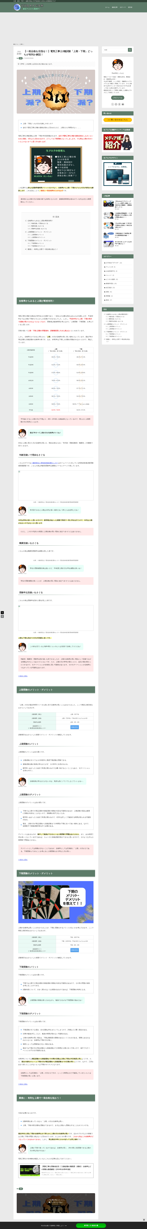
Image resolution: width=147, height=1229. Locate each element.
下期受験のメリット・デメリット (40, 240)
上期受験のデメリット (38, 237)
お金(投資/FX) (111, 271)
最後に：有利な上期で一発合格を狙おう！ (43, 249)
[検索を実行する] (130, 50)
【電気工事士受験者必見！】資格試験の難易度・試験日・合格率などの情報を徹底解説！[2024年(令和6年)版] (66, 1168)
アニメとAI (110, 267)
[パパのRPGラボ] (28, 7)
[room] (119, 104)
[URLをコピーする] (2, 616)
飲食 (109, 300)
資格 (21, 58)
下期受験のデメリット (38, 246)
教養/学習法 (111, 283)
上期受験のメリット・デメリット (40, 232)
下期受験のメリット (37, 243)
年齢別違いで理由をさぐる (39, 223)
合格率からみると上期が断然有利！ (40, 220)
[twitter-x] (112, 104)
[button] (2, 612)
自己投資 (110, 287)
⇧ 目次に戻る (23, 676)
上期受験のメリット (37, 234)
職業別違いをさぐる (37, 226)
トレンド (110, 275)
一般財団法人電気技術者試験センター (44, 463)
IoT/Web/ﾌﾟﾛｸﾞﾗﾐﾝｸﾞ (114, 263)
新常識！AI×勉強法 (90, 1225)
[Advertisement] (74, 27)
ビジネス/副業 (112, 279)
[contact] (123, 104)
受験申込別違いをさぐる (39, 228)
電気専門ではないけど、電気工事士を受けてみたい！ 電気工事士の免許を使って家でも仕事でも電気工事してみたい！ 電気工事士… (66, 1174)
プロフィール (117, 98)
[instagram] (116, 104)
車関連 (109, 296)
